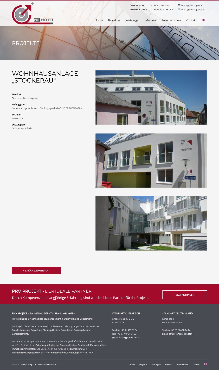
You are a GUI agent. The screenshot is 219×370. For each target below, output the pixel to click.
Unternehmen (182, 364)
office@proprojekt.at (192, 5)
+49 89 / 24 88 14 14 (163, 9)
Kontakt (196, 364)
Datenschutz (51, 364)
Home (132, 364)
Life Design (28, 364)
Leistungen (156, 364)
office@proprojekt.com (193, 9)
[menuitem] (203, 20)
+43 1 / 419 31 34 (161, 5)
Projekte (143, 364)
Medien (168, 364)
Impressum (40, 364)
